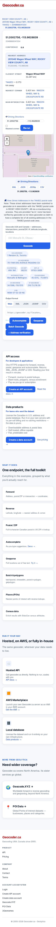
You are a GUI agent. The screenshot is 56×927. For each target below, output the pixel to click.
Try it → (34, 563)
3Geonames (7, 910)
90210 (24, 269)
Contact (6, 873)
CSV (42, 187)
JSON (22, 187)
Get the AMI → (13, 709)
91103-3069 (36, 269)
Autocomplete (19, 320)
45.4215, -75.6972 (39, 277)
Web (10, 304)
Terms (5, 877)
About (5, 868)
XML (14, 187)
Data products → (13, 739)
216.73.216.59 (34, 284)
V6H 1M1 (12, 269)
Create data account (12, 898)
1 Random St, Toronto (17, 254)
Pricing (5, 856)
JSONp (33, 187)
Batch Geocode (16, 326)
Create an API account (20, 389)
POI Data (6, 906)
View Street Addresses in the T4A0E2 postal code (29, 200)
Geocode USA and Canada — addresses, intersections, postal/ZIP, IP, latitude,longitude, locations (26, 229)
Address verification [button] (20, 332)
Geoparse (38, 320)
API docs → (11, 679)
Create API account (11, 893)
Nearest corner (12, 128)
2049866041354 (19, 25)
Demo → (31, 546)
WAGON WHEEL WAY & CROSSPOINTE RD (35, 93)
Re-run (26, 127)
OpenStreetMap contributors (43, 176)
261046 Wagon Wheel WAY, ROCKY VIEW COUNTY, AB (26, 22)
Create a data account (20, 439)
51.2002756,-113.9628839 (17, 27)
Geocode (28, 245)
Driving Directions (16, 117)
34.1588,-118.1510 (15, 284)
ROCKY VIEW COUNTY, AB (14, 19)
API (3, 852)
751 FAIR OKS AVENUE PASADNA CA (23, 262)
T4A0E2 (5, 25)
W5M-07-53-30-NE (16, 292)
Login (4, 889)
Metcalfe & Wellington (17, 277)
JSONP (35, 304)
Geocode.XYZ (8, 902)
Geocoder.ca (13, 5)
